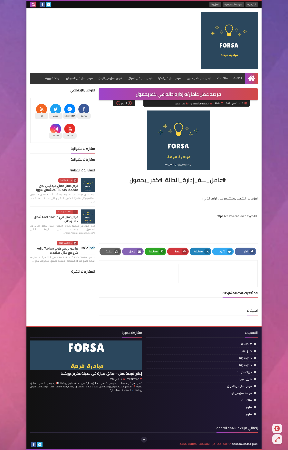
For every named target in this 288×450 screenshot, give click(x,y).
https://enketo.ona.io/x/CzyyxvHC (237, 216)
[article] (140, 273)
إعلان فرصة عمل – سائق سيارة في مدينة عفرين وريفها (101, 373)
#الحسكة (246, 343)
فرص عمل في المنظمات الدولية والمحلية (203, 444)
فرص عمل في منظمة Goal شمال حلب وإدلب (56, 219)
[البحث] (33, 4)
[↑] (144, 440)
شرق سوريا (245, 379)
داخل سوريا (180, 103)
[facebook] (42, 4)
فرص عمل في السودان (79, 78)
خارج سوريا (246, 350)
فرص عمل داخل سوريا (199, 78)
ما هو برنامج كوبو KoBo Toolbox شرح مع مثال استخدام (57, 250)
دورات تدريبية (52, 78)
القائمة (238, 78)
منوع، (248, 414)
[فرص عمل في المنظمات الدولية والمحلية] (229, 40)
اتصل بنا (215, 4)
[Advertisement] (101, 39)
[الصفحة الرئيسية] (251, 78)
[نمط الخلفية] (277, 439)
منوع (249, 407)
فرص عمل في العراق (140, 78)
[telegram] (48, 4)
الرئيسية (251, 4)
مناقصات (222, 78)
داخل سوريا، (245, 364)
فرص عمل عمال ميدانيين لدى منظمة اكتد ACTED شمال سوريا (57, 188)
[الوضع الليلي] (277, 428)
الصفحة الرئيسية (201, 103)
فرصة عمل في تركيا (240, 393)
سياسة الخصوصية (233, 4)
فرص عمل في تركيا (169, 78)
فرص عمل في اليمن (110, 78)
